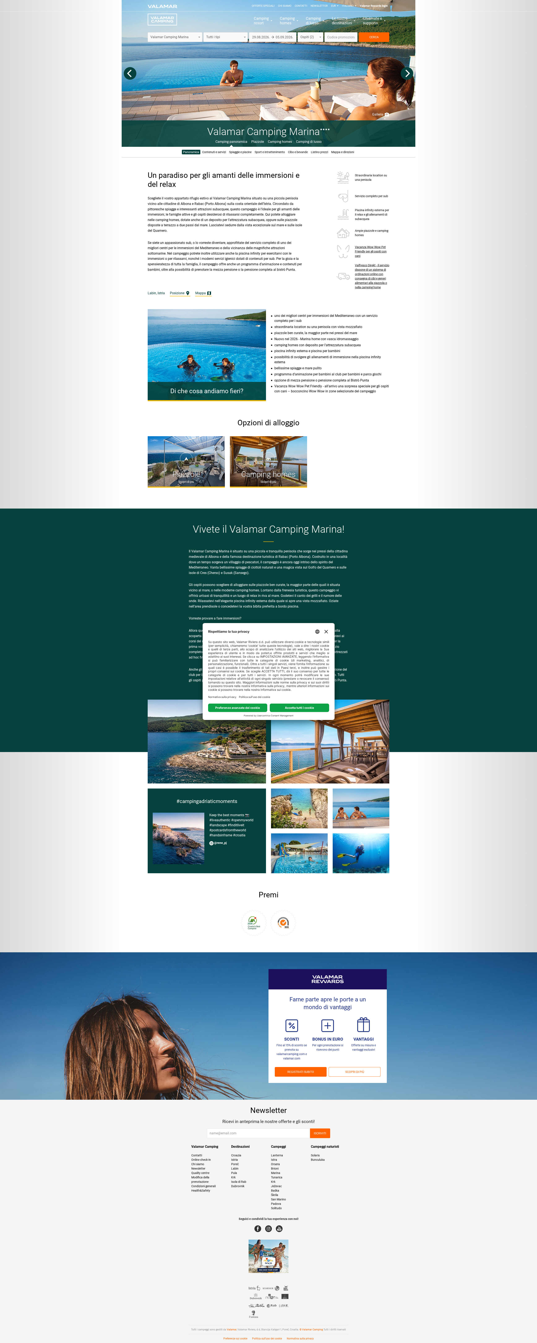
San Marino (278, 1199)
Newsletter (319, 5)
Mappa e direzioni (342, 152)
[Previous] (130, 73)
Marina (275, 1173)
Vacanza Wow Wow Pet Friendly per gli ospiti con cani (371, 251)
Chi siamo (284, 5)
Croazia (236, 1155)
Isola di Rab (238, 1181)
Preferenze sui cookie (235, 1338)
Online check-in (201, 1159)
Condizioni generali (203, 1186)
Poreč (235, 1164)
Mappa (201, 293)
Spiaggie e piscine (240, 152)
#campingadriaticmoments (206, 801)
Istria (234, 1159)
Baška (275, 1190)
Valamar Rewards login (374, 5)
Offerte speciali (263, 5)
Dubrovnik (237, 1186)
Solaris (315, 1155)
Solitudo (276, 1208)
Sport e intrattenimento (270, 152)
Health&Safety (200, 1190)
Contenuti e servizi (214, 152)
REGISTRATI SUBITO (300, 1072)
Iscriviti (320, 1133)
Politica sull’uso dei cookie (267, 1338)
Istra (274, 1159)
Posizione (177, 293)
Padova (276, 1203)
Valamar (231, 1329)
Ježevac (276, 1186)
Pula (234, 1173)
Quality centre (200, 1173)
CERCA (374, 37)
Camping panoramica (231, 142)
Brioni (275, 1168)
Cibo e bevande (298, 152)
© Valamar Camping (311, 1329)
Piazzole (257, 142)
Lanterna (277, 1155)
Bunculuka (318, 1159)
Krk (233, 1177)
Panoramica (191, 152)
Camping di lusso (309, 142)
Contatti (301, 5)
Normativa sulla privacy (300, 1338)
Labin (235, 1168)
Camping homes (280, 142)
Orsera (275, 1164)
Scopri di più (354, 1072)
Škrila (274, 1195)
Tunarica (276, 1177)
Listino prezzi (319, 152)
